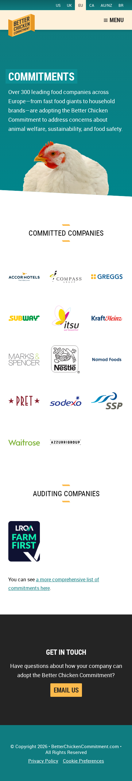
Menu (117, 20)
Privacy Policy (43, 761)
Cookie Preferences (83, 761)
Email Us (66, 689)
